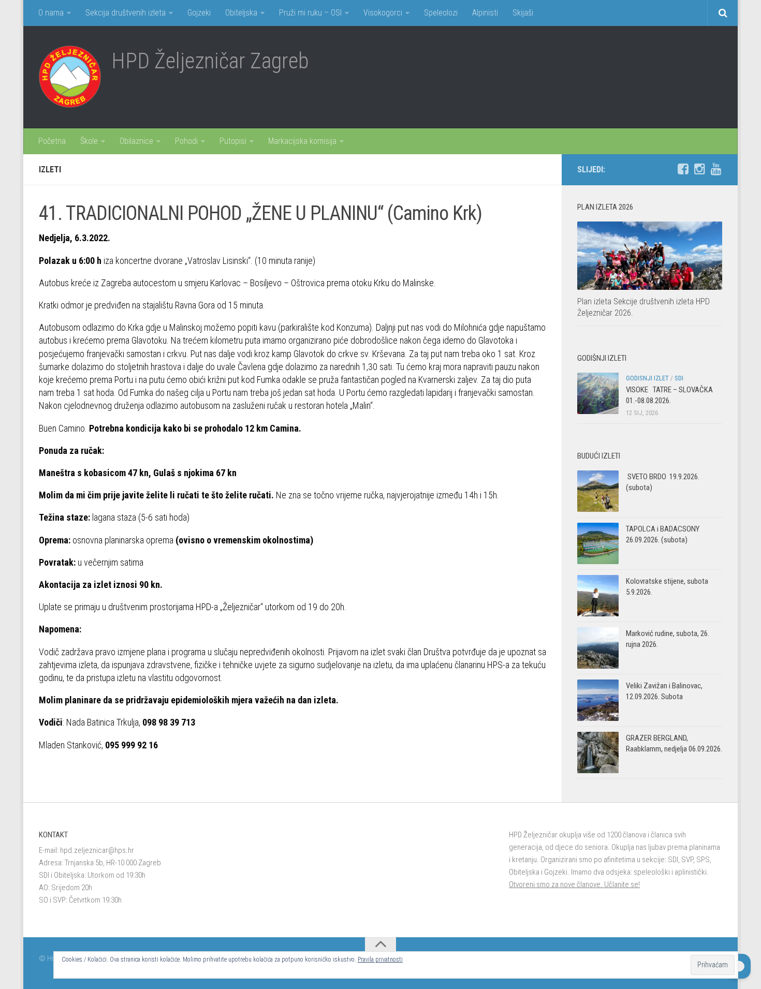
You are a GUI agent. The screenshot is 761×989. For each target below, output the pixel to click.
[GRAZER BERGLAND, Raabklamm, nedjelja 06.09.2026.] (598, 752)
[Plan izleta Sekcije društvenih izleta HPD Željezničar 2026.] (649, 256)
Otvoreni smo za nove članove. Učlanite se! (574, 884)
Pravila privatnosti (380, 959)
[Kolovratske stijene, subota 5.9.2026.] (598, 595)
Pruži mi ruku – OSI (310, 13)
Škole (89, 141)
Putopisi (232, 141)
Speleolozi (441, 13)
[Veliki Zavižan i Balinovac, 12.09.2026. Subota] (598, 700)
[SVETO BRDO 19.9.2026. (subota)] (598, 491)
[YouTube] (716, 169)
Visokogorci (382, 13)
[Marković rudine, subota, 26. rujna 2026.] (598, 648)
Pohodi (186, 141)
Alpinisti (485, 13)
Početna (52, 141)
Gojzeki (199, 13)
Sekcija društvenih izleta (125, 13)
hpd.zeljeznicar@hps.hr (97, 850)
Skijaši (523, 13)
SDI (679, 378)
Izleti (50, 169)
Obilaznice (136, 141)
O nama (51, 13)
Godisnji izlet (647, 378)
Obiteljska (241, 13)
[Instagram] (699, 169)
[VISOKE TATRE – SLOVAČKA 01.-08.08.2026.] (598, 393)
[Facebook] (683, 169)
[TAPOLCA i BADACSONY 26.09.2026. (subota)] (598, 543)
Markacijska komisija (302, 141)
